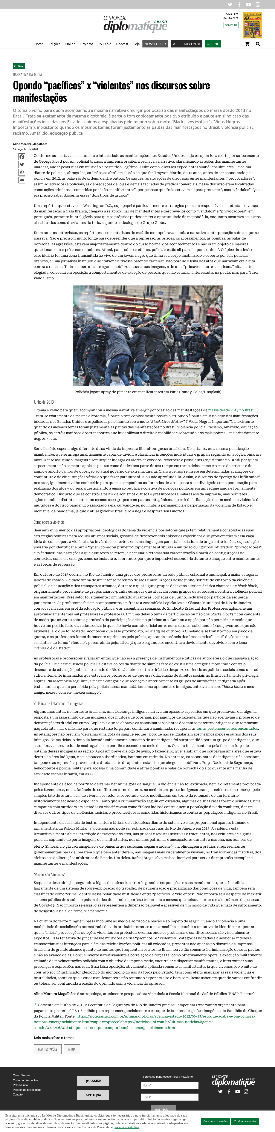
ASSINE (213, 43)
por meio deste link (126, 1127)
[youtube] (248, 4)
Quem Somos (21, 1075)
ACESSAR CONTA (186, 43)
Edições (54, 43)
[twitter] (230, 4)
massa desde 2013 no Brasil (230, 410)
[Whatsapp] (21, 172)
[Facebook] (21, 156)
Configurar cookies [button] (245, 1121)
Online (70, 43)
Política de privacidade (27, 1089)
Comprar (231, 25)
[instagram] (258, 4)
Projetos (86, 43)
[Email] (21, 180)
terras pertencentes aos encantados (227, 728)
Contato (18, 1094)
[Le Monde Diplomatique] (135, 32)
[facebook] (239, 4)
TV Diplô (104, 43)
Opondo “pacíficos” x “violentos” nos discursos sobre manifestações (111, 91)
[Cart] (247, 44)
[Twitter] (21, 164)
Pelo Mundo (20, 1085)
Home (39, 43)
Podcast (122, 43)
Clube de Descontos (25, 1080)
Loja (136, 43)
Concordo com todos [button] (215, 1121)
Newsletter (155, 43)
